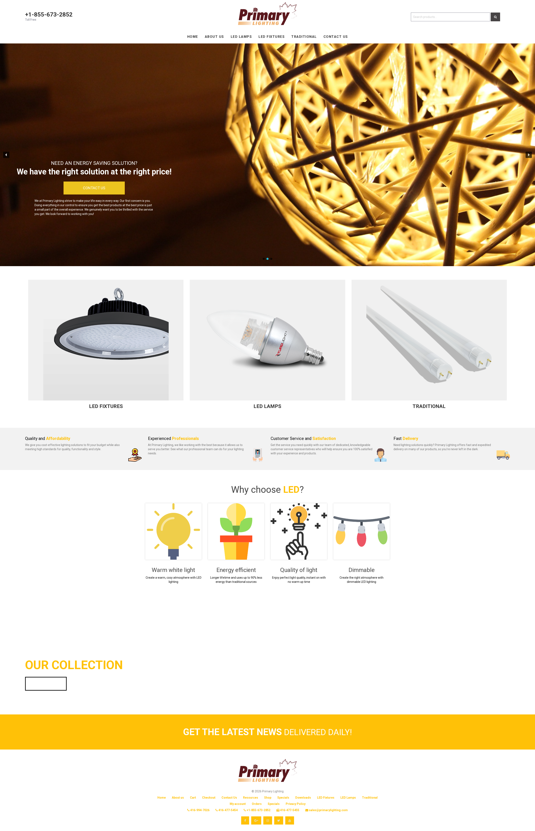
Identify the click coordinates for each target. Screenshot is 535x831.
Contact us (336, 37)
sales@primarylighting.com (328, 810)
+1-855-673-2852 (49, 14)
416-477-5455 (289, 810)
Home (192, 37)
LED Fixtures (272, 37)
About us (214, 37)
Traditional (304, 37)
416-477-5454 (228, 810)
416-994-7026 (199, 810)
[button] (6, 155)
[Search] (495, 17)
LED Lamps (241, 37)
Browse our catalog (46, 683)
